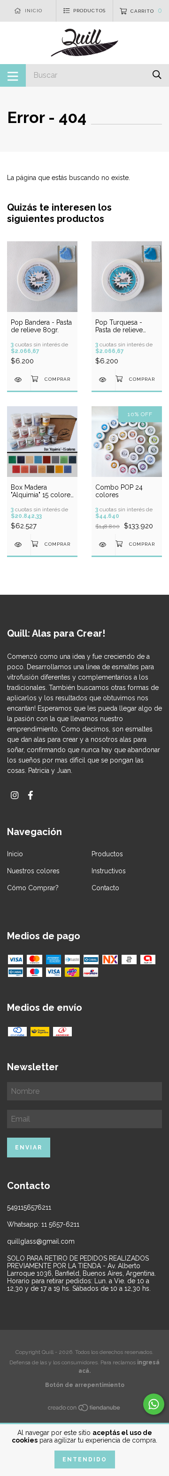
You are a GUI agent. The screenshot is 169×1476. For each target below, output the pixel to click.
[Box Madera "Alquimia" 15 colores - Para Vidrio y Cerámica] (19, 544)
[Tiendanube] (84, 1409)
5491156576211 (29, 1207)
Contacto (105, 888)
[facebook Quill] (30, 795)
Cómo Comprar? (33, 888)
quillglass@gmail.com (41, 1241)
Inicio (15, 854)
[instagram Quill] (14, 795)
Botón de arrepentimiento (84, 1385)
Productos (107, 854)
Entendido (84, 1459)
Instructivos (109, 871)
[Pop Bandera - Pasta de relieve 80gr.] (19, 379)
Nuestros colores (33, 871)
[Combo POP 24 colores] (103, 544)
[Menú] (13, 75)
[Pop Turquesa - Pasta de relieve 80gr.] (103, 379)
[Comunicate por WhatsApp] (153, 1404)
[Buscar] (157, 74)
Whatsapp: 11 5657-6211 (43, 1224)
